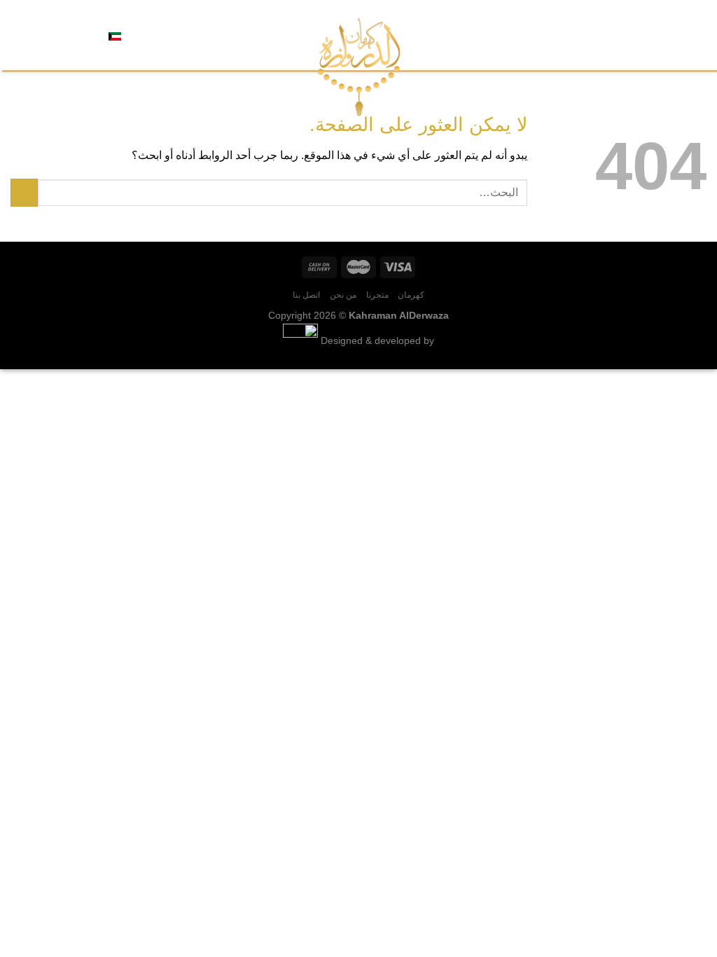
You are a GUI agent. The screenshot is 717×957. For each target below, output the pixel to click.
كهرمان (692, 34)
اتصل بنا (578, 34)
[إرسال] (24, 192)
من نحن (620, 34)
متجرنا (657, 34)
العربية (137, 34)
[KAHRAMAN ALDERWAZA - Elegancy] (359, 67)
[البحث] (165, 35)
